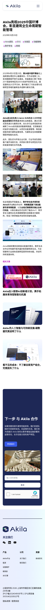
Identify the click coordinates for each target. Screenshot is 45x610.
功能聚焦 (37, 42)
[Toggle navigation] (38, 6)
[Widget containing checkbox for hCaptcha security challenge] (22, 494)
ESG (19, 42)
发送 (22, 485)
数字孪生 (8, 46)
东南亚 (27, 42)
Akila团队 (9, 42)
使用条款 (15, 601)
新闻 (18, 46)
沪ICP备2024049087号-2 (13, 594)
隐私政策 (6, 601)
